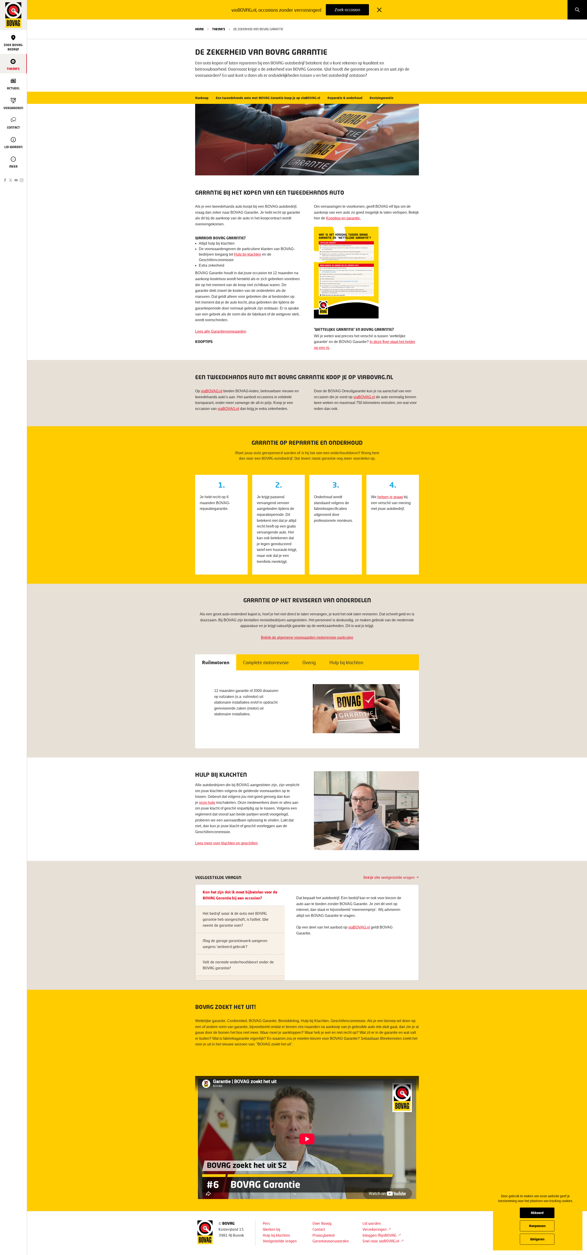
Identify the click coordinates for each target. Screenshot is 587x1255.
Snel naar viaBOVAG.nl (381, 1241)
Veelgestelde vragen (280, 1241)
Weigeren (537, 1239)
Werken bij (271, 1229)
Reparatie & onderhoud (344, 98)
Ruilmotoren (215, 662)
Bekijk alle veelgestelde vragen (389, 877)
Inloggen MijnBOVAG (379, 1235)
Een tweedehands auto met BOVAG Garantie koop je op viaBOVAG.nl (268, 98)
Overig (309, 662)
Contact (319, 1229)
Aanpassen (537, 1226)
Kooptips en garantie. (343, 218)
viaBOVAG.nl (211, 391)
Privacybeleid (324, 1235)
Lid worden (372, 1223)
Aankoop (201, 98)
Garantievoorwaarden (331, 1241)
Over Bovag (322, 1223)
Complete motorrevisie (266, 662)
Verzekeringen (375, 1229)
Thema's (218, 29)
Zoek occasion (347, 9)
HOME (199, 29)
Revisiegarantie (381, 98)
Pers (266, 1223)
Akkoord (537, 1213)
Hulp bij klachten (346, 662)
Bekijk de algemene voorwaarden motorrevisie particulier (307, 637)
